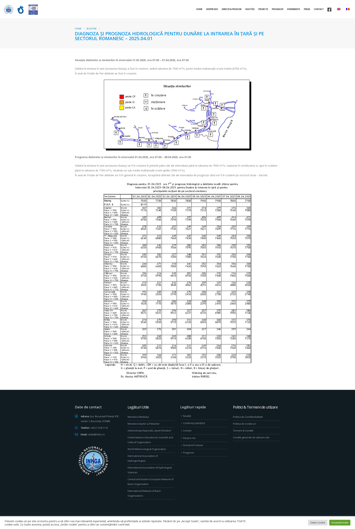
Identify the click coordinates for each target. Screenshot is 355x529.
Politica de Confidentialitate (248, 416)
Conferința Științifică (194, 423)
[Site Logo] (20, 9)
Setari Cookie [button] (317, 522)
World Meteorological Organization (147, 449)
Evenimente (293, 9)
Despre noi (212, 9)
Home (199, 9)
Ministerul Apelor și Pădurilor (144, 423)
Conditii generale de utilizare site (251, 437)
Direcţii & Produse (231, 9)
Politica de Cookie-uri (244, 423)
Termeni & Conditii (243, 430)
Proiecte (263, 9)
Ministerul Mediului (138, 416)
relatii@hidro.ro (96, 434)
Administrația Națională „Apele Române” (149, 430)
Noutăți (249, 9)
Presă (307, 9)
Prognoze (277, 9)
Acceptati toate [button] (340, 522)
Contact (319, 9)
